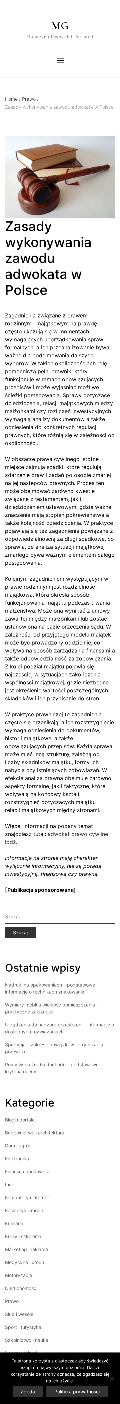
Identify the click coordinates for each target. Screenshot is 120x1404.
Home (13, 99)
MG (60, 25)
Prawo (30, 99)
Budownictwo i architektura (34, 1132)
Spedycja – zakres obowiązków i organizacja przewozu (54, 1048)
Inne (9, 1184)
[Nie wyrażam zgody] (111, 1378)
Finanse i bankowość (27, 1171)
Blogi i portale (20, 1119)
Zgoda (28, 1391)
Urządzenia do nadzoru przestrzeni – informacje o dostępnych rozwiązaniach (59, 1028)
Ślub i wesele (19, 1314)
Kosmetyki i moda (24, 1210)
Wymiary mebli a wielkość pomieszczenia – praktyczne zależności (52, 1008)
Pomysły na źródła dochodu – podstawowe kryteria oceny (52, 1068)
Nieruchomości (21, 1288)
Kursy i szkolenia (23, 1236)
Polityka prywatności (77, 1391)
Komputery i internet (27, 1197)
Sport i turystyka (23, 1327)
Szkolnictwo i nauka (26, 1340)
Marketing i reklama (26, 1249)
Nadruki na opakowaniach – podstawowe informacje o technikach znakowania (50, 988)
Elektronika (17, 1158)
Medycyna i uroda (24, 1262)
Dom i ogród (18, 1145)
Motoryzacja (18, 1275)
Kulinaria (14, 1223)
